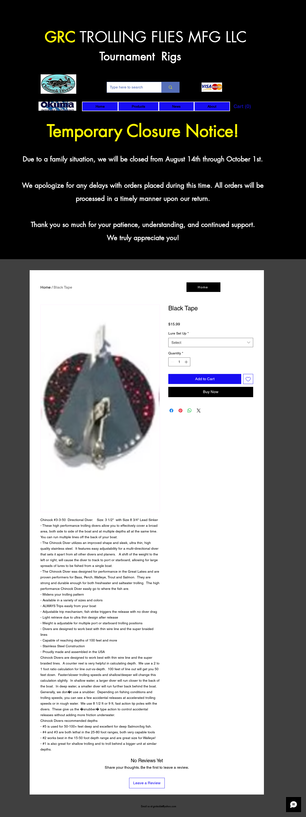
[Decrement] (172, 362)
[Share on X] (199, 410)
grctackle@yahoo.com (164, 806)
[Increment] (187, 362)
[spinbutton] (179, 362)
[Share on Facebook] (171, 410)
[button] (138, 106)
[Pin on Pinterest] (180, 410)
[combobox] (210, 342)
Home (45, 287)
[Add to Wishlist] (248, 379)
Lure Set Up (178, 333)
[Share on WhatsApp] (189, 410)
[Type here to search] (170, 87)
